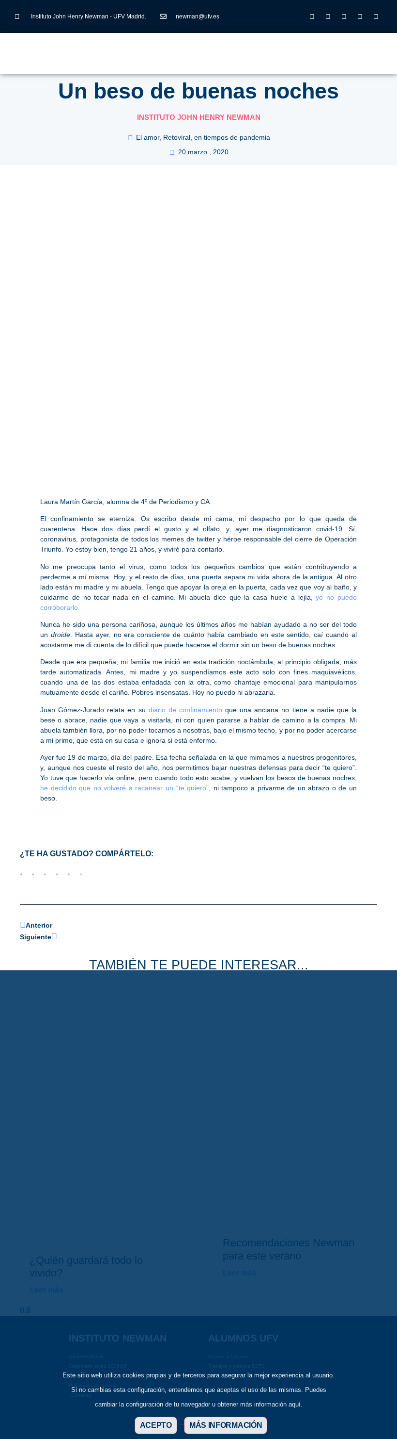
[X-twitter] (328, 16)
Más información (225, 1425)
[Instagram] (312, 16)
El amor (147, 137)
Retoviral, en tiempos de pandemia (216, 137)
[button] (163, 48)
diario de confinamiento (187, 710)
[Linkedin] (344, 16)
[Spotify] (375, 16)
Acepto (156, 1425)
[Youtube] (359, 16)
